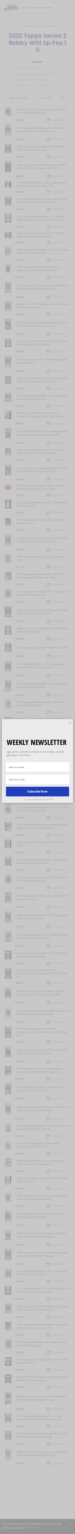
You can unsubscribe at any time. (39, 799)
